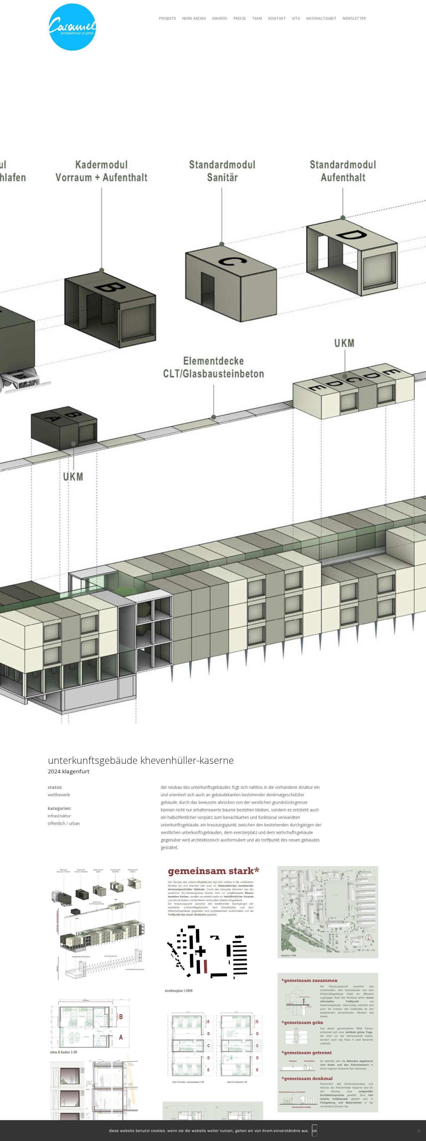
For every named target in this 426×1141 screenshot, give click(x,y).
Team (257, 18)
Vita (296, 18)
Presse (240, 18)
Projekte (167, 18)
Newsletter (354, 18)
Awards (219, 18)
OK (314, 1130)
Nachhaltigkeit (321, 18)
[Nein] (419, 1130)
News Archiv (194, 18)
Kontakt (277, 18)
